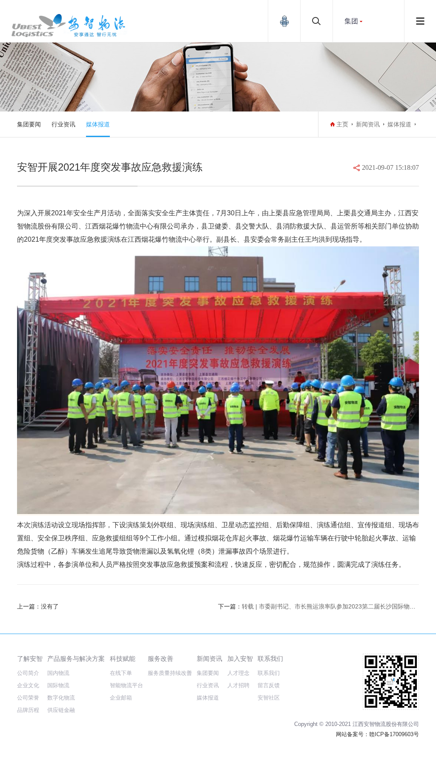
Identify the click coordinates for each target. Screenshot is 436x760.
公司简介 (28, 673)
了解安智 (30, 658)
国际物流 (58, 685)
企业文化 (28, 685)
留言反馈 (269, 685)
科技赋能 (122, 658)
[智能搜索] (316, 21)
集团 (351, 21)
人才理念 (238, 673)
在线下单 (121, 673)
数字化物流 (61, 697)
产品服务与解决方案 (76, 658)
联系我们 (270, 658)
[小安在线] (284, 21)
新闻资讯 (368, 124)
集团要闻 (29, 124)
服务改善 (160, 658)
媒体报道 (98, 124)
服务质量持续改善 (170, 673)
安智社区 (269, 697)
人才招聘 (238, 685)
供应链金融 (61, 710)
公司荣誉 (28, 697)
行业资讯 (63, 124)
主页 (342, 124)
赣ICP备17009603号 (394, 734)
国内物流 (58, 673)
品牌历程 (28, 710)
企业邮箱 (121, 697)
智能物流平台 (126, 685)
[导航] (420, 21)
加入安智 (240, 658)
